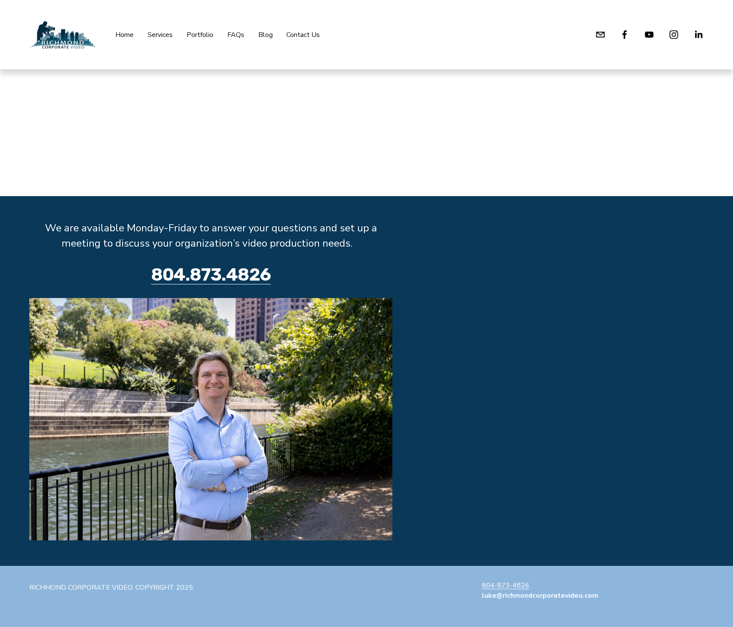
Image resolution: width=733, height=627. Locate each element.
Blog (265, 34)
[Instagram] (674, 34)
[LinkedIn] (698, 34)
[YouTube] (649, 34)
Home (124, 34)
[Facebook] (624, 34)
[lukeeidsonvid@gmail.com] (600, 34)
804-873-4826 (505, 585)
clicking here (152, 155)
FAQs (235, 34)
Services (160, 34)
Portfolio (200, 34)
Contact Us (303, 34)
